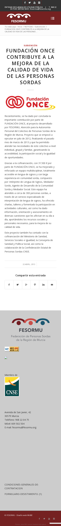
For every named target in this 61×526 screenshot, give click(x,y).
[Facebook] (25, 2)
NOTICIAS (29, 26)
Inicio (20, 26)
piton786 (24, 524)
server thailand (33, 524)
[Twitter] (29, 2)
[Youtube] (34, 2)
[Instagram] (39, 2)
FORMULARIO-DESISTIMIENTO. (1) (23, 494)
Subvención (40, 26)
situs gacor (42, 524)
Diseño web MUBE (24, 515)
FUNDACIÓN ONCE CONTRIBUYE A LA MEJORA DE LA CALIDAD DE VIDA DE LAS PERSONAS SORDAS (30, 66)
